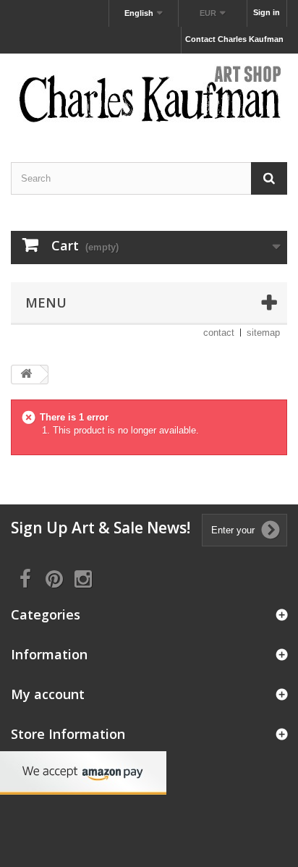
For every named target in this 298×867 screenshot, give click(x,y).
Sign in (266, 12)
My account (48, 694)
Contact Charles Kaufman (234, 39)
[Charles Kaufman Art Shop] (149, 95)
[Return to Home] (26, 374)
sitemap (263, 332)
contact (218, 332)
